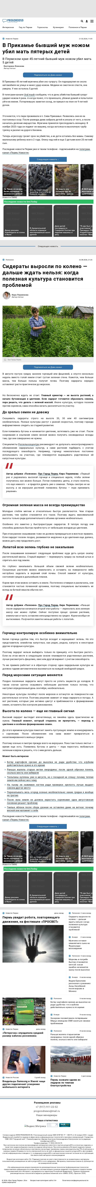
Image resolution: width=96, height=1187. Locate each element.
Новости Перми (12, 39)
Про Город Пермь (48, 473)
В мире (75, 937)
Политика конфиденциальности (75, 1180)
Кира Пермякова (20, 295)
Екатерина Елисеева (14, 66)
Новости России (12, 1077)
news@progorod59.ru (48, 1141)
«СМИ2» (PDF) (67, 1173)
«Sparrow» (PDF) (80, 1173)
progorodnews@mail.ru (47, 1111)
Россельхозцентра (28, 444)
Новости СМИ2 (9, 197)
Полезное (10, 260)
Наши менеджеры (46, 1115)
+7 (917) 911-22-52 (47, 1106)
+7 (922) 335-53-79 (55, 1143)
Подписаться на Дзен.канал (48, 75)
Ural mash (29, 94)
